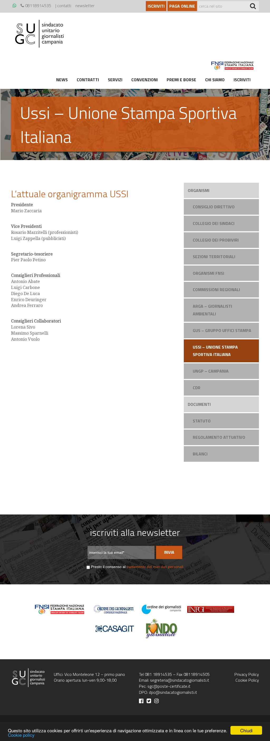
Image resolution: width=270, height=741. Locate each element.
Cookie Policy (247, 680)
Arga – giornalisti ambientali (212, 310)
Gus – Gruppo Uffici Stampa (222, 330)
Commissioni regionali (216, 289)
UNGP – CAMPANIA (211, 371)
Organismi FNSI (208, 273)
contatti (64, 5)
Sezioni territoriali (214, 256)
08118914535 (37, 5)
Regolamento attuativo (219, 437)
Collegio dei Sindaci (213, 223)
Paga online (182, 6)
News (62, 80)
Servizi (115, 80)
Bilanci (200, 454)
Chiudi (246, 730)
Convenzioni (144, 80)
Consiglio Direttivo (214, 207)
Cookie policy (21, 735)
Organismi (198, 190)
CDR (196, 387)
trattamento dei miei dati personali (155, 567)
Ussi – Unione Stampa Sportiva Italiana (215, 351)
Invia (169, 552)
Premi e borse (181, 80)
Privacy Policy (246, 674)
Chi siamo (215, 80)
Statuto (202, 421)
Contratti (88, 80)
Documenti (199, 404)
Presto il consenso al (137, 567)
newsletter (84, 5)
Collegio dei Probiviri (216, 240)
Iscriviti (156, 6)
